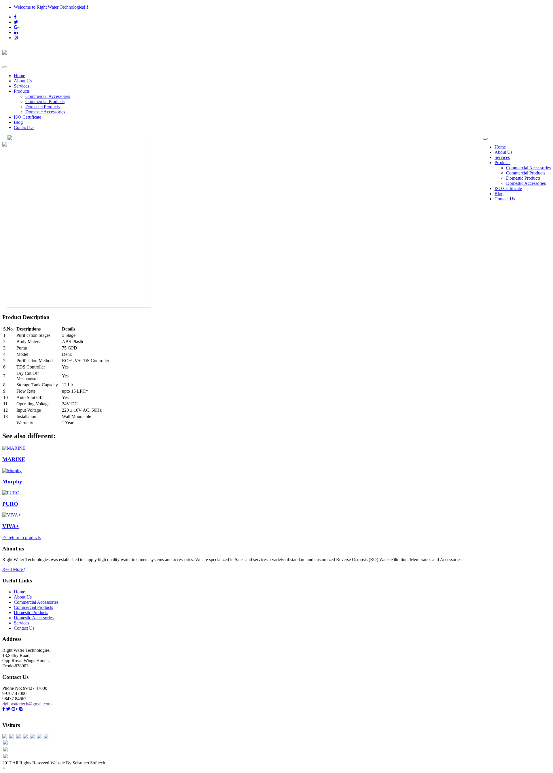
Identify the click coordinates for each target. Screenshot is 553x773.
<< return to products (21, 537)
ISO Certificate (27, 117)
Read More (13, 569)
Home (19, 75)
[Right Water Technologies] (276, 51)
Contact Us (24, 127)
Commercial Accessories (47, 96)
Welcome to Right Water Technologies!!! (51, 7)
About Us (23, 80)
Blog (18, 122)
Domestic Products (42, 106)
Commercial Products (45, 101)
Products (22, 91)
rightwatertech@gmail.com (27, 703)
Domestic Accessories (45, 111)
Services (21, 85)
